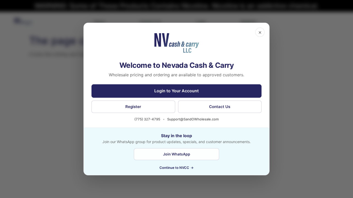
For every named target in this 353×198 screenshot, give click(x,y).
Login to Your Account (176, 90)
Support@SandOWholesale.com (193, 119)
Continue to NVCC (176, 168)
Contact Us (219, 106)
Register (133, 106)
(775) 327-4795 (147, 119)
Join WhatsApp (176, 154)
